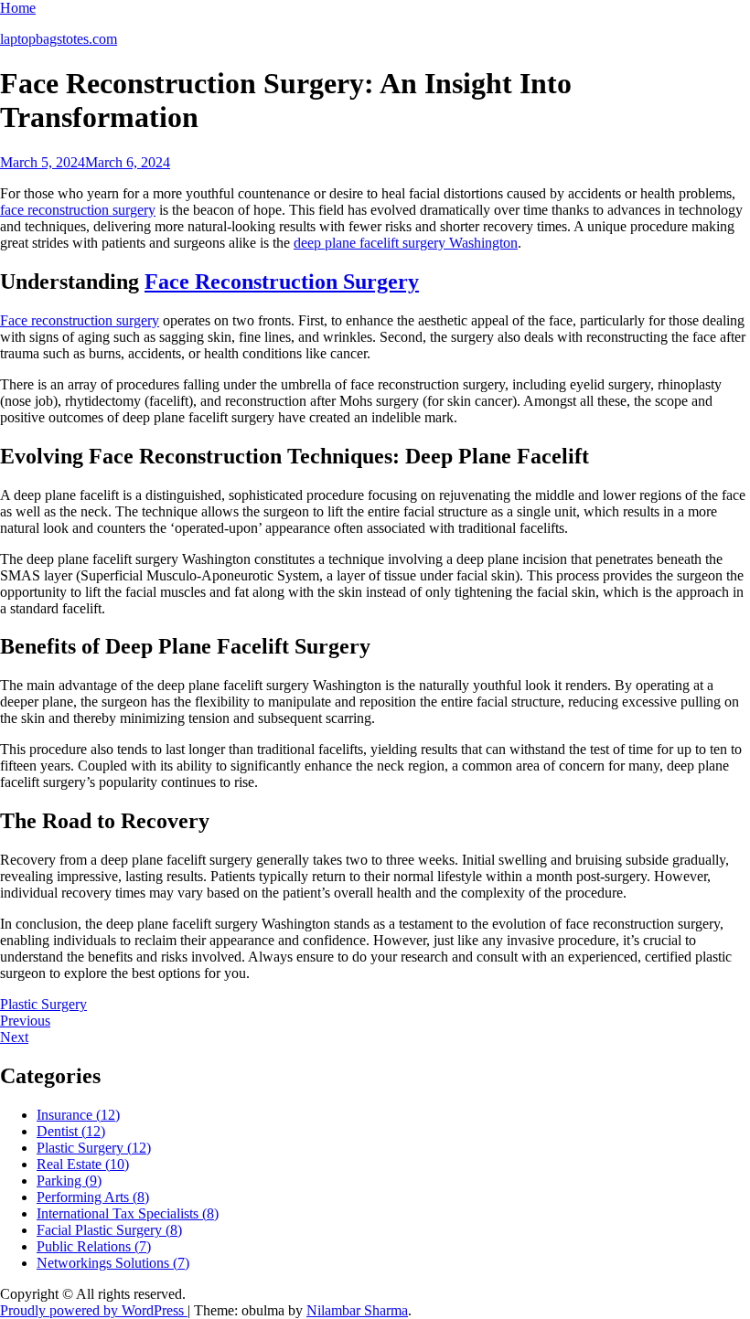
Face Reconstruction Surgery (282, 281)
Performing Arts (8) (93, 1197)
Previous (25, 1020)
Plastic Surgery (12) (94, 1147)
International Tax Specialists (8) (128, 1213)
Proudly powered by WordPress (94, 1310)
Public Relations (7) (94, 1246)
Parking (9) (69, 1180)
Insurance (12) (78, 1114)
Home (18, 8)
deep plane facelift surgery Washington (406, 242)
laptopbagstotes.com (58, 39)
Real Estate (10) (83, 1164)
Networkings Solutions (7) (113, 1263)
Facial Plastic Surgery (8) (109, 1230)
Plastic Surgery (43, 1004)
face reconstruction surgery (77, 210)
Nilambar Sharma (357, 1310)
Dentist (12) (71, 1131)
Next (14, 1037)
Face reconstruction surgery (79, 320)
